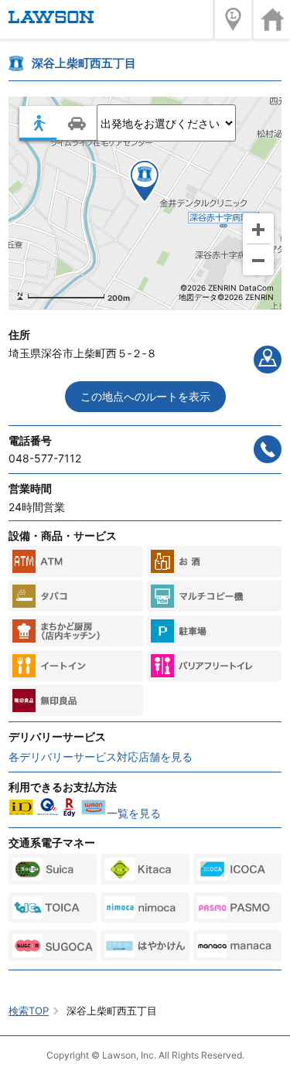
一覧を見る (134, 813)
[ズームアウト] (258, 259)
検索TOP (29, 1010)
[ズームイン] (258, 228)
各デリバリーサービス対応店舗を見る (101, 756)
